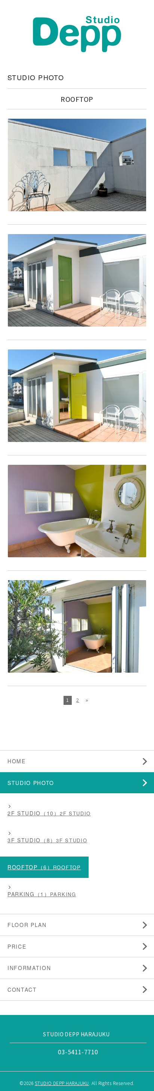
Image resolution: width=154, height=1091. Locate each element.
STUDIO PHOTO (30, 783)
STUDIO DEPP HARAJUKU (62, 1083)
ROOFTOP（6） (30, 867)
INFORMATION (29, 968)
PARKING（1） (28, 894)
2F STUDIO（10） (33, 813)
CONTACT (22, 989)
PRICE (16, 946)
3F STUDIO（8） (31, 840)
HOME (16, 761)
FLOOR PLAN (27, 924)
